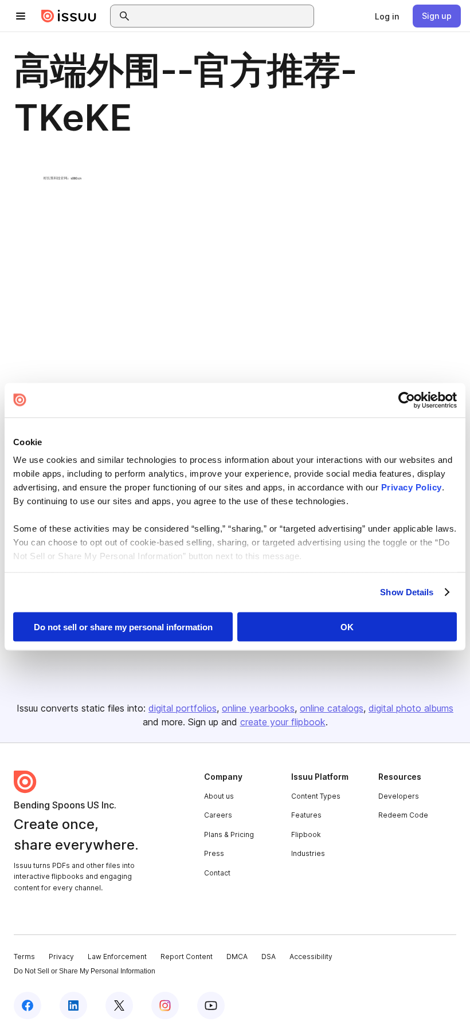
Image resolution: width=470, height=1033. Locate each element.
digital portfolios (182, 708)
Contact (217, 873)
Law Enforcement (117, 956)
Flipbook (306, 834)
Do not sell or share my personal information (123, 626)
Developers (398, 796)
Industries (308, 853)
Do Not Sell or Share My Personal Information (84, 971)
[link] (387, 16)
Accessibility (310, 956)
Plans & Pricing (229, 834)
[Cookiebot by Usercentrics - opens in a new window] (407, 400)
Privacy (61, 956)
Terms (24, 956)
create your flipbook (283, 722)
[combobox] (222, 16)
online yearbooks (258, 708)
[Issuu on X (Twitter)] (119, 1005)
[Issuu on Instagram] (165, 1005)
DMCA (237, 956)
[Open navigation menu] (20, 16)
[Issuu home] (69, 16)
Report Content (186, 956)
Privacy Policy (411, 487)
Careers (218, 815)
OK (347, 626)
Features (306, 815)
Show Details (406, 592)
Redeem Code (403, 815)
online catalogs (331, 708)
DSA (268, 956)
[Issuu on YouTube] (211, 1005)
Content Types (315, 796)
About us (219, 796)
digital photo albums (411, 708)
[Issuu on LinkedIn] (73, 1005)
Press (214, 853)
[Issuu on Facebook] (27, 1005)
